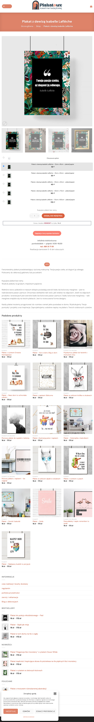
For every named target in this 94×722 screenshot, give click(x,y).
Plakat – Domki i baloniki (11, 521)
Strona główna (27, 26)
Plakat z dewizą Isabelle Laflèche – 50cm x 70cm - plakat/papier (53, 191)
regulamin (6, 588)
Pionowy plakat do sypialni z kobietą (15, 438)
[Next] (88, 81)
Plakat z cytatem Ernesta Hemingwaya (11, 354)
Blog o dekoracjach (10, 601)
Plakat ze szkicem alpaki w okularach (46, 479)
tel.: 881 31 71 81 (47, 246)
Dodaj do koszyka (53, 216)
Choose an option (53, 158)
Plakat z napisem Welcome (43, 395)
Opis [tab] (47, 264)
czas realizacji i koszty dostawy (15, 584)
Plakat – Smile (38, 521)
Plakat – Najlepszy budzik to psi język (16, 564)
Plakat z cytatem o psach (73, 479)
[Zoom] (5, 123)
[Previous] (6, 81)
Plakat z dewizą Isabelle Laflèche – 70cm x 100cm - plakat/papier (53, 200)
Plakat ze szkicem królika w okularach (78, 395)
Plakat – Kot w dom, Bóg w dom (45, 353)
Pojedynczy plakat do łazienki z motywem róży (75, 354)
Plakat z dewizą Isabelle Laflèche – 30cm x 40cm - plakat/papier (53, 182)
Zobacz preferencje (45, 711)
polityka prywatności (28, 716)
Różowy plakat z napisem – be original (13, 480)
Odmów (26, 711)
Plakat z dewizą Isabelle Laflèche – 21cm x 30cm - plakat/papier (52, 173)
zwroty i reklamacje (10, 597)
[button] (55, 693)
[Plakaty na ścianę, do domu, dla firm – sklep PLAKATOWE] (47, 6)
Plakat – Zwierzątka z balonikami (76, 438)
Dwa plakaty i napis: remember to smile (76, 522)
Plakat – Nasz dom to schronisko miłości (14, 396)
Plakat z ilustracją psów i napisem (45, 438)
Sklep (38, 26)
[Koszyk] (91, 6)
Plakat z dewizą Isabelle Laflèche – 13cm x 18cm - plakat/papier (52, 164)
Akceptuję (10, 711)
